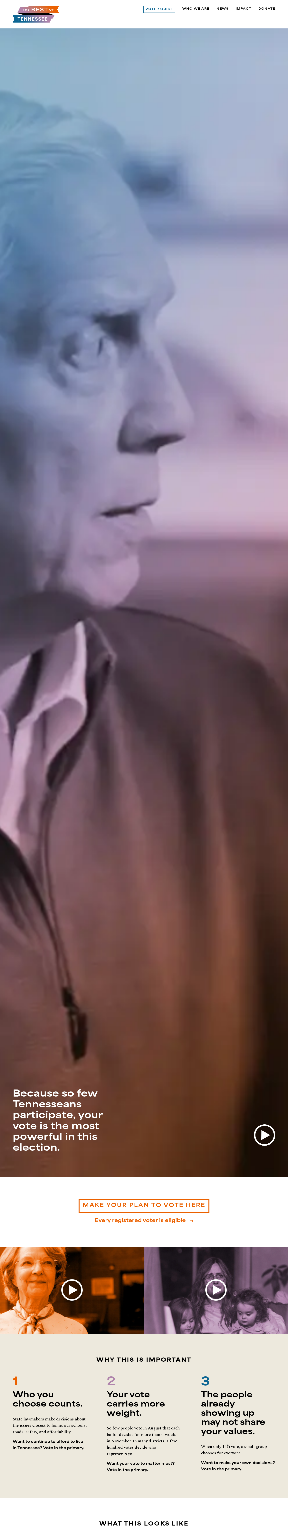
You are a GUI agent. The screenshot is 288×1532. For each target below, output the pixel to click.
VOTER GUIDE (159, 9)
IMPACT (243, 8)
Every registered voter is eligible (141, 1221)
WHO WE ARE (195, 8)
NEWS (222, 8)
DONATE (266, 8)
